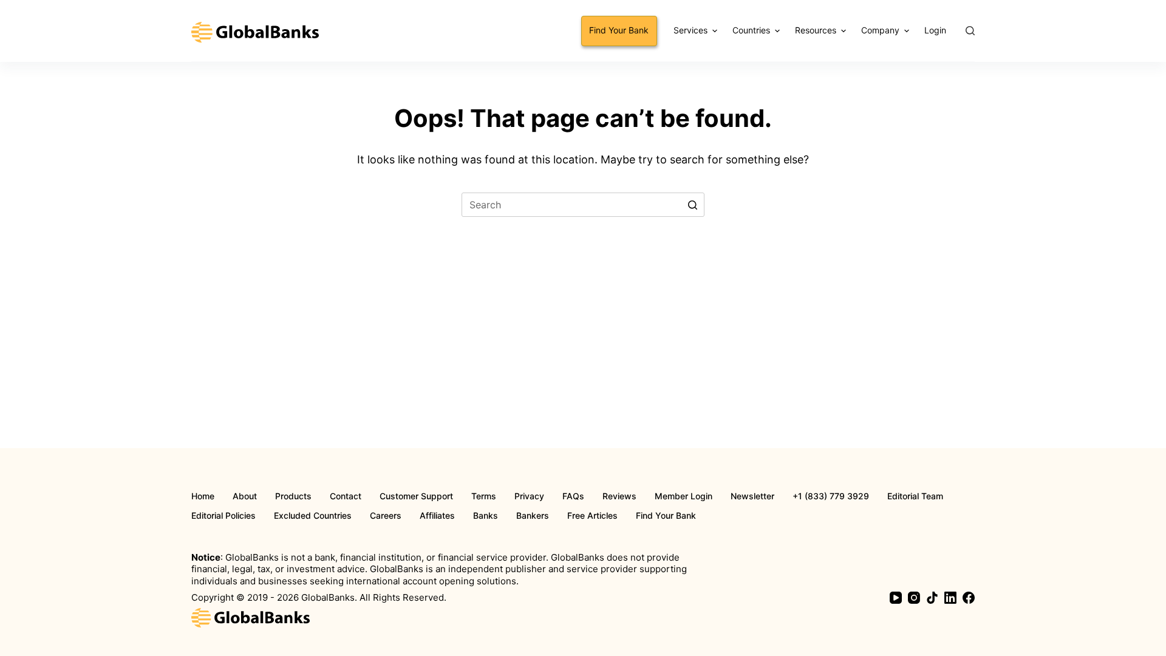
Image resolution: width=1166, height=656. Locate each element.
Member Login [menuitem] (683, 496)
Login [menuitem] (935, 30)
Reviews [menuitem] (619, 496)
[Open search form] (970, 30)
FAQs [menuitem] (573, 496)
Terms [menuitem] (483, 496)
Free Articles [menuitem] (592, 516)
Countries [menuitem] (751, 30)
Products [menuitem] (293, 496)
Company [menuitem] (880, 30)
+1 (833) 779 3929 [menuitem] (831, 496)
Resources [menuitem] (815, 30)
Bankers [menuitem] (532, 516)
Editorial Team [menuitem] (915, 496)
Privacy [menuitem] (529, 496)
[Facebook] (969, 598)
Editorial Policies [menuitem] (223, 516)
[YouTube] (896, 598)
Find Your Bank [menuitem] (619, 30)
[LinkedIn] (950, 598)
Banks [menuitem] (485, 516)
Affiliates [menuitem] (437, 516)
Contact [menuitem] (345, 496)
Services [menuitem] (690, 30)
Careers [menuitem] (385, 516)
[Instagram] (914, 598)
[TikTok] (932, 598)
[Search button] (692, 205)
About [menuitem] (245, 496)
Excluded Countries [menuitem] (313, 516)
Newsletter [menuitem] (752, 496)
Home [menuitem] (202, 496)
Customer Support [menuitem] (416, 496)
